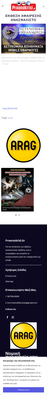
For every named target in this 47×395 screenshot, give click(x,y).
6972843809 (13, 296)
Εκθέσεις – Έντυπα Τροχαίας (23, 60)
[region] (23, 376)
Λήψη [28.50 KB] (9, 108)
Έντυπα (40, 60)
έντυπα (10, 118)
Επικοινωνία (10, 276)
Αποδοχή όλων (23, 390)
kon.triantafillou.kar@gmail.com (22, 302)
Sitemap (9, 281)
